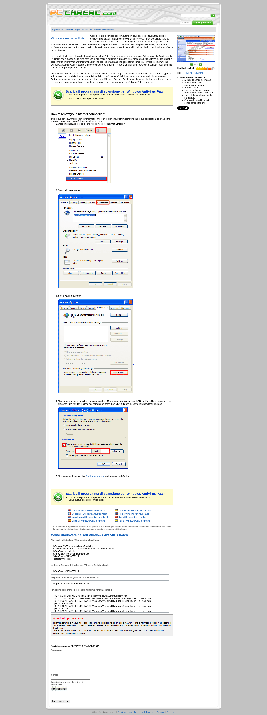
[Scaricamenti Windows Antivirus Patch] (58, 497)
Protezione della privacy (144, 712)
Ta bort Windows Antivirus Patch (134, 521)
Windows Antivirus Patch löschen (134, 510)
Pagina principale (202, 22)
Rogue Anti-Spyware (83, 29)
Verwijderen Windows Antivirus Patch (90, 517)
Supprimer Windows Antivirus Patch (89, 514)
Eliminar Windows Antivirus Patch (88, 521)
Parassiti (185, 22)
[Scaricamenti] (58, 95)
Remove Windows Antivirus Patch (88, 510)
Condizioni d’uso (125, 712)
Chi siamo (161, 712)
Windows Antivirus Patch (104, 29)
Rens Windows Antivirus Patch (133, 517)
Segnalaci (171, 712)
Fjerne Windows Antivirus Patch (133, 514)
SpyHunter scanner (95, 476)
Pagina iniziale (58, 29)
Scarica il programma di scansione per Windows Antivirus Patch (116, 91)
